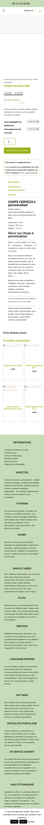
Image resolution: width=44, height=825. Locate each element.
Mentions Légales (11, 458)
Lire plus (30, 822)
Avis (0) (11, 195)
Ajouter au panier (17, 150)
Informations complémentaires (16, 188)
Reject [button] (23, 822)
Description (13, 182)
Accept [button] (14, 822)
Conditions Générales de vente (16, 450)
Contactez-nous (10, 453)
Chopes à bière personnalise (14, 79)
